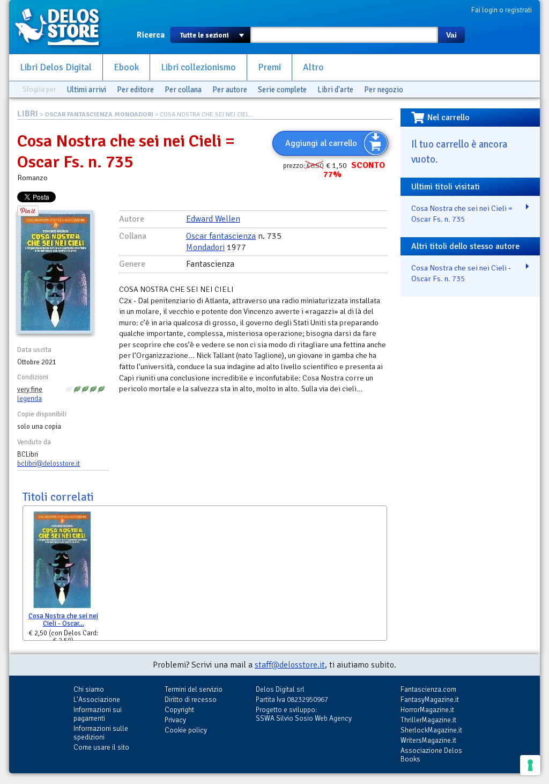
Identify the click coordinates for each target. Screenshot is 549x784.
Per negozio (383, 89)
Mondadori (205, 247)
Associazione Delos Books (431, 755)
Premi (269, 67)
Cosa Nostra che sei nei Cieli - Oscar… (63, 620)
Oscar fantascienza (221, 236)
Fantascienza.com (428, 689)
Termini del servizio (193, 689)
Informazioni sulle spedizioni (100, 733)
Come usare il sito (101, 747)
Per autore (229, 89)
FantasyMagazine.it (429, 699)
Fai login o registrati (501, 9)
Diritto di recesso (191, 699)
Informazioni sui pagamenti (97, 714)
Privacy (175, 719)
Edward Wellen (213, 219)
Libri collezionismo (198, 67)
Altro (313, 67)
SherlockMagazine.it (431, 730)
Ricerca (151, 35)
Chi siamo (88, 689)
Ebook (126, 67)
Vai (451, 35)
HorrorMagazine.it (427, 709)
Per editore (135, 89)
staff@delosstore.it (290, 665)
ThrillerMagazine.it (428, 719)
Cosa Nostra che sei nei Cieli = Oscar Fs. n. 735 (462, 213)
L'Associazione (96, 699)
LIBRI (27, 113)
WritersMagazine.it (428, 740)
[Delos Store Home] (62, 27)
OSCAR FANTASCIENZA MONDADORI (98, 115)
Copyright (179, 709)
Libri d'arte (335, 89)
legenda (29, 398)
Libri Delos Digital (56, 67)
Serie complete (282, 89)
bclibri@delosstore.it (48, 463)
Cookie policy (186, 730)
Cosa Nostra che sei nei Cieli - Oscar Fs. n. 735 (461, 273)
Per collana (183, 89)
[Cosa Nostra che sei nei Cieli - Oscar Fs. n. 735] (62, 562)
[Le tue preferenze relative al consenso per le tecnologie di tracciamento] (530, 765)
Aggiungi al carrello (321, 143)
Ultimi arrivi (86, 89)
